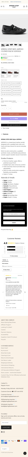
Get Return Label (6, 360)
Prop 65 (3, 339)
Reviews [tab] (4, 259)
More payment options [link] (14, 121)
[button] (13, 307)
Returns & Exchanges (7, 358)
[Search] (4, 6)
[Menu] (1, 6)
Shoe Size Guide (5, 353)
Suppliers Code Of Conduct (9, 337)
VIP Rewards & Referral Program (10, 370)
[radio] (4, 73)
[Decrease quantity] (2, 108)
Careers (3, 329)
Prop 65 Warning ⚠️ (7, 229)
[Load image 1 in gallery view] (14, 28)
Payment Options (6, 332)
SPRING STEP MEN (8, 62)
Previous (3, 291)
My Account (4, 350)
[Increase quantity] (10, 108)
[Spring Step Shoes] (14, 6)
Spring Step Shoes (8, 452)
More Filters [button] (7, 269)
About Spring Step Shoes (8, 322)
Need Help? (4, 348)
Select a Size (4, 80)
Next (25, 291)
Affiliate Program (6, 325)
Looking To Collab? (6, 327)
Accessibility (4, 334)
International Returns (7, 367)
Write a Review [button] (14, 256)
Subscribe (6, 427)
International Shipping (7, 365)
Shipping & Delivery (7, 362)
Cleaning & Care (5, 355)
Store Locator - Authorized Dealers (11, 372)
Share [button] (8, 305)
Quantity (3, 105)
